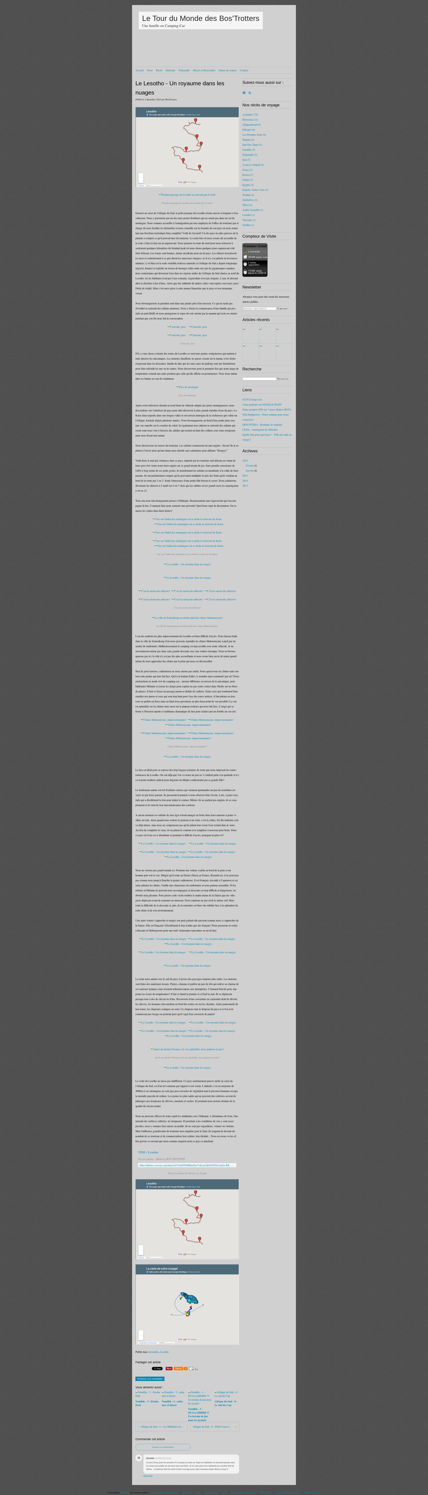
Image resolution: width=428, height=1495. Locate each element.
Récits (159, 70)
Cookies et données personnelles (288, 1492)
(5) (252, 144)
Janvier (249, 470)
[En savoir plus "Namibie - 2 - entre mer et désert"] (267, 335)
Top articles (186, 1492)
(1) (252, 210)
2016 (245, 460)
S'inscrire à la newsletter (150, 1378)
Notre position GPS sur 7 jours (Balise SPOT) (266, 409)
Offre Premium (265, 1492)
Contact (244, 70)
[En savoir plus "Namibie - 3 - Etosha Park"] (250, 335)
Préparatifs (184, 70)
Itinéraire (170, 70)
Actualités (153, 1352)
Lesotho (164, 1352)
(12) (250, 119)
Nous (150, 70)
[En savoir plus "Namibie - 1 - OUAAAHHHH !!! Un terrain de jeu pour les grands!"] (284, 335)
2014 (245, 480)
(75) (250, 114)
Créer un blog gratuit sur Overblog (165, 1492)
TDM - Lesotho (148, 1152)
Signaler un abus (211, 1492)
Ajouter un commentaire (163, 1447)
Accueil (139, 70)
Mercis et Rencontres (204, 70)
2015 (245, 475)
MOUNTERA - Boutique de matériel (262, 424)
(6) (248, 129)
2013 (245, 485)
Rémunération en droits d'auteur (243, 1492)
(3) (247, 169)
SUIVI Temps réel (252, 399)
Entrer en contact (228, 70)
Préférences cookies (312, 1492)
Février (249, 465)
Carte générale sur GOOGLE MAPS (262, 404)
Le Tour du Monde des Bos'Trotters (200, 18)
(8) (251, 124)
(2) (248, 184)
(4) (253, 164)
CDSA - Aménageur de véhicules (260, 429)
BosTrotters (124, 1492)
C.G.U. (224, 1492)
